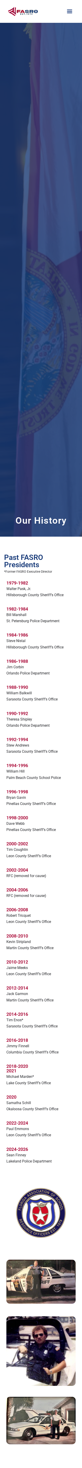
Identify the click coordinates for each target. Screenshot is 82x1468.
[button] (69, 11)
